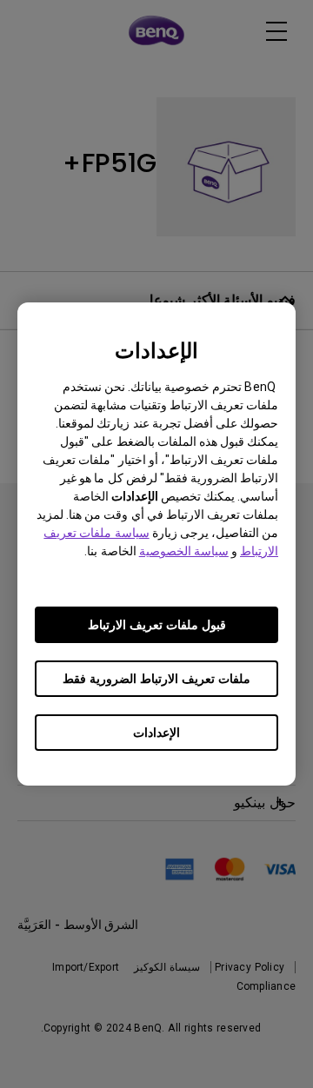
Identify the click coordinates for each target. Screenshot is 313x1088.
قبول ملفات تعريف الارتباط (157, 625)
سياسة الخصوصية (184, 551)
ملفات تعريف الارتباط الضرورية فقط (156, 678)
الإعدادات (156, 732)
